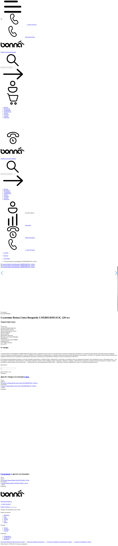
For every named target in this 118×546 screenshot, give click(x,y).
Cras (5, 516)
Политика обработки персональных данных (13, 542)
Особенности (7, 537)
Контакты (6, 539)
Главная (6, 252)
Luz (5, 521)
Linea (26, 377)
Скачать (6, 530)
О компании (7, 536)
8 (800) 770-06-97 (9, 507)
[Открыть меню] (13, 12)
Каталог (6, 255)
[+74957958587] (13, 143)
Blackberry (6, 515)
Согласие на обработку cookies (82, 542)
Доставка (6, 529)
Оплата (6, 528)
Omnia (5, 522)
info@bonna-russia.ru (6, 501)
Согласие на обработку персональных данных (59, 542)
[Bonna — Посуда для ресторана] (13, 498)
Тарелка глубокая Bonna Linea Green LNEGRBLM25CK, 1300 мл (18, 386)
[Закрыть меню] (13, 131)
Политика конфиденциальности (36, 542)
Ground (6, 519)
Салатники (7, 258)
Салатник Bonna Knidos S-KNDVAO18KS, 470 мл (14, 483)
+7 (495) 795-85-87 (6, 504)
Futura (5, 518)
